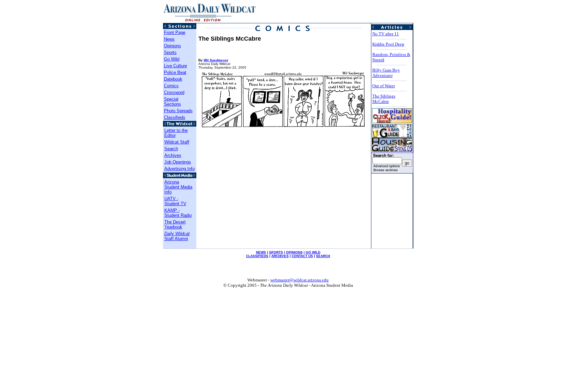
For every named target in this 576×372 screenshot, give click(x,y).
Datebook (173, 79)
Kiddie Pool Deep (388, 44)
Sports (170, 52)
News (169, 39)
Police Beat (175, 72)
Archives (172, 155)
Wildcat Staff (176, 142)
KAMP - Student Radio (178, 213)
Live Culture (175, 65)
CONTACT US (302, 256)
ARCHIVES (280, 256)
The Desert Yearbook (175, 224)
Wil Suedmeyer (216, 60)
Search (171, 148)
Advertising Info (179, 168)
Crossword (174, 92)
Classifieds (174, 117)
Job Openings (177, 162)
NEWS (261, 252)
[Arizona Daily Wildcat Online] (210, 21)
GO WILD (313, 252)
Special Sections (172, 102)
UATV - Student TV (175, 201)
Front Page (174, 32)
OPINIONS (294, 252)
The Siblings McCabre (383, 99)
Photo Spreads (178, 110)
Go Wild (171, 59)
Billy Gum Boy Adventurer (386, 73)
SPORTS (276, 252)
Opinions (172, 45)
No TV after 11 (385, 33)
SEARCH (323, 256)
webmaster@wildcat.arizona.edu (299, 279)
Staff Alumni (177, 236)
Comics (171, 85)
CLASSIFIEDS (257, 256)
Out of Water (383, 85)
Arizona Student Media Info (178, 187)
